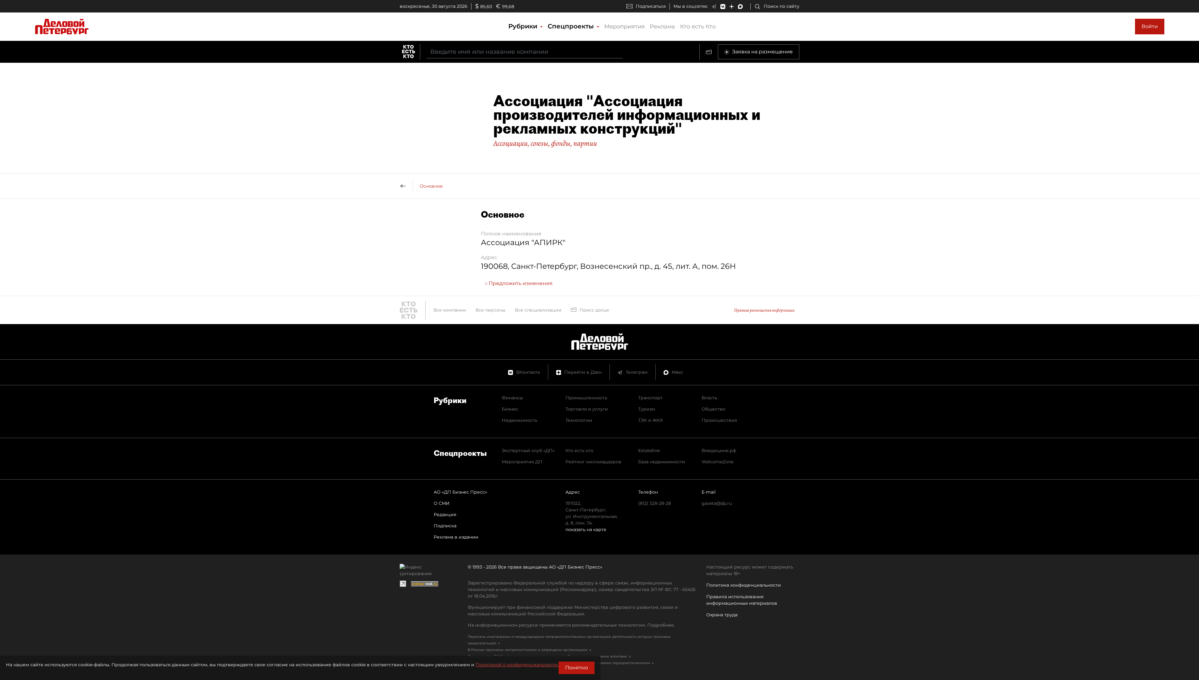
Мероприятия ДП (522, 462)
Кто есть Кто (698, 26)
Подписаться (651, 6)
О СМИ (442, 503)
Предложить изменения (520, 283)
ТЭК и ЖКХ (650, 420)
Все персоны (491, 310)
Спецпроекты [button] (572, 26)
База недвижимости (661, 462)
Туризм (646, 409)
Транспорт (650, 398)
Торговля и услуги (586, 409)
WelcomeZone (717, 462)
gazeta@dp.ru (717, 503)
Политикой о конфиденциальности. (517, 665)
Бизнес (510, 409)
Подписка (445, 526)
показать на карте (585, 529)
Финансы (512, 398)
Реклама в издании (456, 537)
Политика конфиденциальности (743, 585)
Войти (1150, 26)
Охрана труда (722, 615)
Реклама (662, 26)
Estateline (649, 450)
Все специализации (538, 310)
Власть (709, 398)
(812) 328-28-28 (654, 503)
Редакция (445, 514)
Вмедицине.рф (719, 450)
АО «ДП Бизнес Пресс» (460, 492)
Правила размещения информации (764, 310)
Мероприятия (624, 26)
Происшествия (719, 420)
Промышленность (586, 398)
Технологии (578, 420)
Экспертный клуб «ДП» (528, 450)
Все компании (449, 310)
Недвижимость (519, 420)
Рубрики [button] (523, 26)
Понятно (576, 668)
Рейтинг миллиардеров (593, 462)
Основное (431, 186)
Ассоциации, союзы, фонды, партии (545, 143)
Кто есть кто (579, 450)
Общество (713, 409)
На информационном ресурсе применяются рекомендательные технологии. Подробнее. (571, 625)
